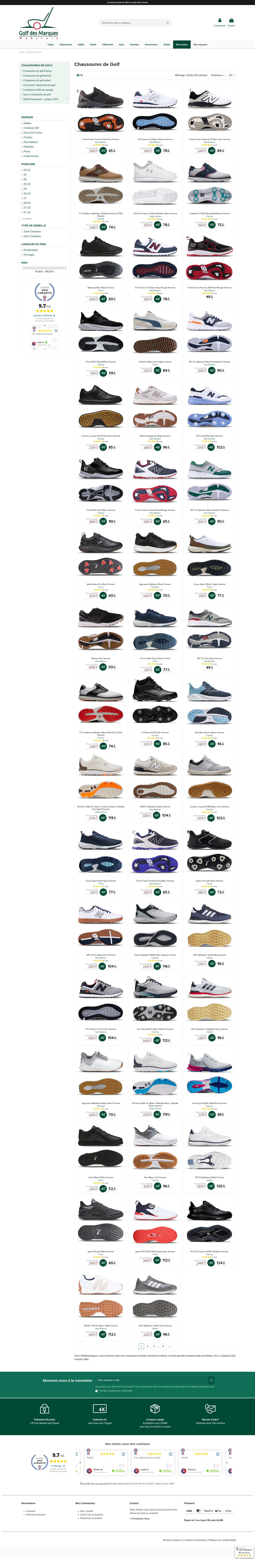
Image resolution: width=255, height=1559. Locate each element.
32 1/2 (27, 170)
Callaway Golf (31, 128)
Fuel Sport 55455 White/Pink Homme (209, 1103)
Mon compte (86, 1511)
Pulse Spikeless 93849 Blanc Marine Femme (155, 955)
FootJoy (100, 219)
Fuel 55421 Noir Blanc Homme (100, 510)
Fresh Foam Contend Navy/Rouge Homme (155, 510)
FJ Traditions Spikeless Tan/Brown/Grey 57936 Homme (101, 214)
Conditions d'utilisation (195, 1540)
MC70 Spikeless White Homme (209, 1177)
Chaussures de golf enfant (37, 80)
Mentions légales (172, 1540)
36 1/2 (27, 193)
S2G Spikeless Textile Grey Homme (155, 1325)
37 (25, 198)
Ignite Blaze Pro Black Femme (101, 584)
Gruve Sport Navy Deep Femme (155, 658)
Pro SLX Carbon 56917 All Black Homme (209, 1251)
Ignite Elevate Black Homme (101, 1251)
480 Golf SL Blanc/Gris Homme (100, 955)
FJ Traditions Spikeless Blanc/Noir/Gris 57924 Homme (101, 733)
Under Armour (155, 216)
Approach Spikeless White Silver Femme (101, 1103)
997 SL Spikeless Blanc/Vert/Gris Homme (209, 510)
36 (25, 189)
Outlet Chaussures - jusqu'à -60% (40, 99)
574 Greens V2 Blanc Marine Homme (155, 139)
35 (25, 179)
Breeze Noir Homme (100, 658)
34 (25, 174)
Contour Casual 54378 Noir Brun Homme (101, 436)
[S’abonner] (211, 1380)
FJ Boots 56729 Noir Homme (155, 732)
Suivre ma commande (91, 1514)
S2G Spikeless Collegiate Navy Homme (209, 1029)
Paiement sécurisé (35, 1514)
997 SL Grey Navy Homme (209, 658)
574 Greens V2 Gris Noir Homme (100, 1029)
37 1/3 (27, 207)
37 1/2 (27, 212)
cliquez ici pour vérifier (164, 1484)
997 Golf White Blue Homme (209, 436)
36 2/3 (27, 203)
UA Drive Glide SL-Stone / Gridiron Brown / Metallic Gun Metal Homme (101, 807)
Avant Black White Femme (101, 1177)
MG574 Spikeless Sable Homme (155, 806)
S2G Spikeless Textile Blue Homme (209, 955)
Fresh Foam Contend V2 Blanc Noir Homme (209, 139)
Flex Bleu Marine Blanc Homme (209, 732)
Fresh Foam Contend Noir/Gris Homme (100, 139)
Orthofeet (155, 587)
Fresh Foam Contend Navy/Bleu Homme (155, 881)
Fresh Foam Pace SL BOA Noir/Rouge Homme (209, 287)
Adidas (209, 958)
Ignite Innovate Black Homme (209, 881)
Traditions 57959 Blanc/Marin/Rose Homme (209, 213)
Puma (100, 290)
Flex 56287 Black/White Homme (101, 362)
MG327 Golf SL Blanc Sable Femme (101, 1325)
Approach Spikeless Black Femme (155, 584)
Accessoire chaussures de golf (39, 85)
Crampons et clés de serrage (38, 90)
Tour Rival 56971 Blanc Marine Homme (155, 1029)
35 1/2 (27, 184)
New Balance (100, 142)
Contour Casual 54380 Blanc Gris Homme (209, 806)
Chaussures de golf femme (37, 75)
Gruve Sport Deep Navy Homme (101, 881)
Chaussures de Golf (37, 65)
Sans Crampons (32, 231)
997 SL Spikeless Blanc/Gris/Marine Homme (209, 362)
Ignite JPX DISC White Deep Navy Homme (155, 1251)
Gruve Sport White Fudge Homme (209, 584)
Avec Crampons (32, 236)
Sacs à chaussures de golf (37, 94)
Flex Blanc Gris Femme (155, 1177)
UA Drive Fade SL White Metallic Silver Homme (155, 213)
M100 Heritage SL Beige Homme (155, 436)
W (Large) (29, 254)
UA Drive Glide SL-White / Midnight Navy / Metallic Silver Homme (155, 1104)
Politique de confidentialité (222, 1540)
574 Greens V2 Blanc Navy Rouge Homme (155, 287)
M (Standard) (30, 250)
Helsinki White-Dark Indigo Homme (155, 362)
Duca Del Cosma (33, 132)
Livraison (31, 1511)
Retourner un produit (91, 1518)
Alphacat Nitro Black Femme (101, 287)
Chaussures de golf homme (37, 71)
